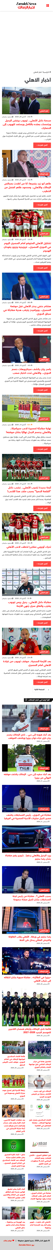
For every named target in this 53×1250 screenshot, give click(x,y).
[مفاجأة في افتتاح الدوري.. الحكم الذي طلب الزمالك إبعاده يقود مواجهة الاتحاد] (39, 1182)
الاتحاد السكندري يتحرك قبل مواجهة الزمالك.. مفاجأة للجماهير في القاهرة (40, 1123)
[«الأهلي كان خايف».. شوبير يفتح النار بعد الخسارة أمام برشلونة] (39, 1213)
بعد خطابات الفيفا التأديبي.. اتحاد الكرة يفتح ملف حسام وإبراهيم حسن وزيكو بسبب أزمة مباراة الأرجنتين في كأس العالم (14, 1126)
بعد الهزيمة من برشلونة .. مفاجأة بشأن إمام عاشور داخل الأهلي (15, 1225)
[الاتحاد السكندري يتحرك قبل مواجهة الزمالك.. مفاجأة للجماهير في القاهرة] (39, 1111)
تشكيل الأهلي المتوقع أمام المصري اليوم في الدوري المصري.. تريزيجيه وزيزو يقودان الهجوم (27, 247)
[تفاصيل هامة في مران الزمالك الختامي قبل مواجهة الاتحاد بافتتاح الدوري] (39, 1050)
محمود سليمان (7, 117)
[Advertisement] (26, 40)
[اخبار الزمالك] (26, 5)
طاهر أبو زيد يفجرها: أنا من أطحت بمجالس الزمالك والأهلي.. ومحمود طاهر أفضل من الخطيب (27, 187)
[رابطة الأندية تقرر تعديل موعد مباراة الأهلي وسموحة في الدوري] (13, 1081)
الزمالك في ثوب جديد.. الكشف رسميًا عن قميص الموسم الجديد (41, 1094)
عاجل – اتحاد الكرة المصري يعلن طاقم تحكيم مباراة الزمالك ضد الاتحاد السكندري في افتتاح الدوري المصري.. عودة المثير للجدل (13, 1160)
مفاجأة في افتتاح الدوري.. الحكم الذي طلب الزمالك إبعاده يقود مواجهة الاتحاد (40, 1196)
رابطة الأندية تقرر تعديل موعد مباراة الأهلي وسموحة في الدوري (13, 1093)
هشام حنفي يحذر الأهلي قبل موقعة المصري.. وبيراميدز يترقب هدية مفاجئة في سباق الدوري (27, 310)
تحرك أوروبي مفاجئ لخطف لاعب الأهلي (29, 547)
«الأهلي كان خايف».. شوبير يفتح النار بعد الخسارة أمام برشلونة (40, 1225)
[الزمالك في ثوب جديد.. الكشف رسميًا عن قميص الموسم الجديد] (39, 1082)
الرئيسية (46, 72)
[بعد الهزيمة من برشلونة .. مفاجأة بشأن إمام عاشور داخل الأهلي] (13, 1213)
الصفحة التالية (39, 690)
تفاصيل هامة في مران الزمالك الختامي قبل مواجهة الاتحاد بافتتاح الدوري (40, 1064)
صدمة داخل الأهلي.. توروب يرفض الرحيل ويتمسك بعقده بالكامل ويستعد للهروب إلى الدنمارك (27, 124)
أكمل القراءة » (42, 145)
